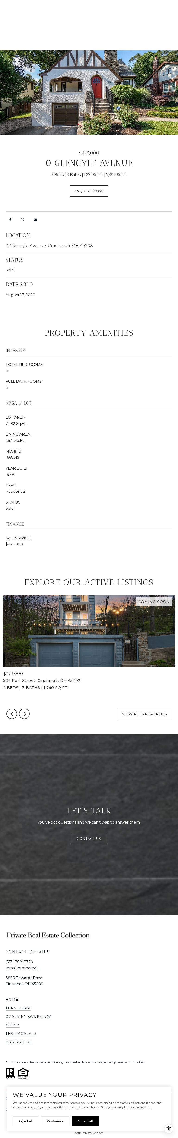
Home (12, 999)
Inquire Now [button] (89, 191)
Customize (55, 1121)
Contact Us (89, 839)
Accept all (85, 1121)
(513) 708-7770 (19, 962)
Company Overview (28, 1016)
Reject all (26, 1121)
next (24, 714)
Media (13, 1025)
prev (11, 714)
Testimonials (21, 1033)
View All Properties (144, 714)
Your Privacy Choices (89, 1133)
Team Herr (18, 1008)
